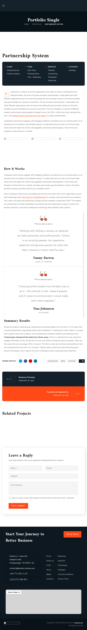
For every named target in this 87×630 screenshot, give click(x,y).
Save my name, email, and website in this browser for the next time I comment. (43, 498)
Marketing (62, 556)
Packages (61, 570)
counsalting (53, 361)
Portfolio (37, 24)
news (63, 361)
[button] (84, 5)
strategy (72, 361)
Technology (62, 565)
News (48, 570)
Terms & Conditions (65, 574)
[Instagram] (23, 586)
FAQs (48, 565)
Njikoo (48, 574)
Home (26, 24)
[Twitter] (12, 586)
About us (50, 560)
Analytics (61, 560)
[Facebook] (7, 586)
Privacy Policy (63, 579)
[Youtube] (28, 586)
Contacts (49, 579)
